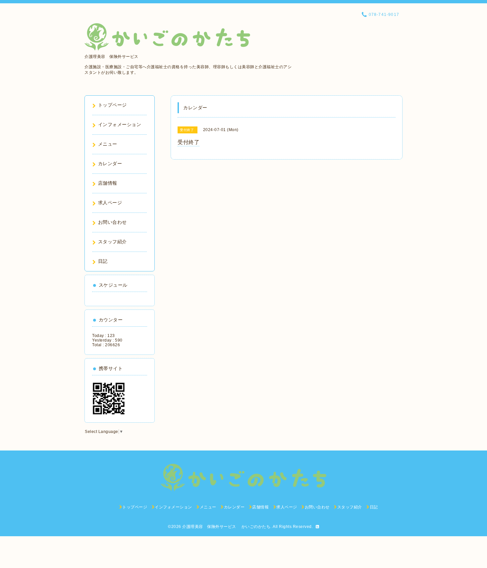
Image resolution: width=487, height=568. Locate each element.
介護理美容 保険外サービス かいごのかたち (226, 526)
